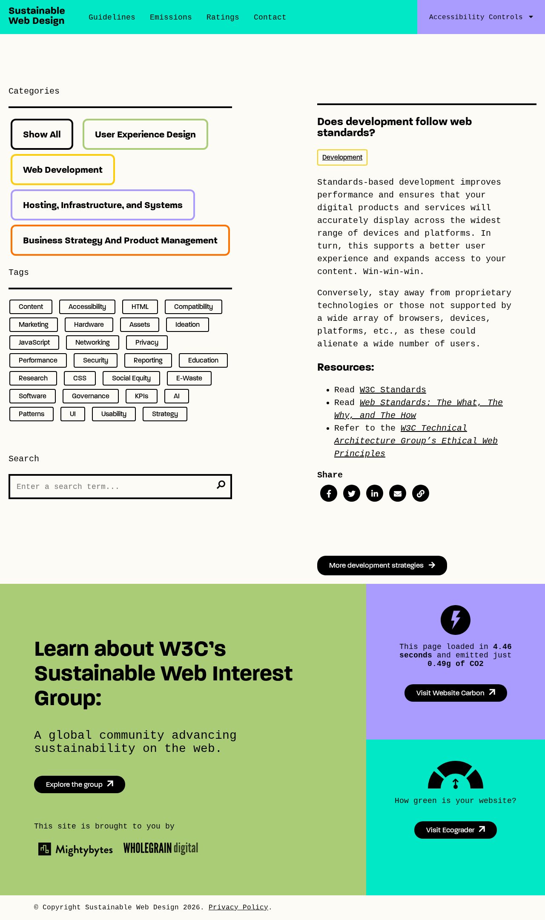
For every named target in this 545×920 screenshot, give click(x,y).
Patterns (31, 414)
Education (203, 360)
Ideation (187, 324)
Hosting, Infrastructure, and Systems (103, 205)
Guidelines (112, 17)
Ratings (223, 17)
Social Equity (131, 378)
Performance (38, 360)
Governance (90, 396)
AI (177, 396)
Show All (42, 134)
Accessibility (87, 307)
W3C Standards (393, 390)
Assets (139, 324)
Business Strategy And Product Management (120, 240)
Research (33, 378)
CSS (79, 378)
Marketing (34, 324)
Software (32, 396)
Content (31, 307)
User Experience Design (145, 134)
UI (73, 414)
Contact (270, 17)
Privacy (146, 342)
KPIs (141, 396)
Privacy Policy (238, 907)
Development (342, 157)
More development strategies (379, 565)
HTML (140, 307)
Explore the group (74, 784)
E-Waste (189, 378)
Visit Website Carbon (450, 693)
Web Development (63, 169)
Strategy (165, 414)
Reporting (148, 360)
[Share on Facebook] (328, 493)
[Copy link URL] (420, 493)
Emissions (171, 17)
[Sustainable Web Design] (37, 23)
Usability (113, 414)
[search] (221, 484)
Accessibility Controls (476, 17)
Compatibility (193, 307)
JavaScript (34, 342)
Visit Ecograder (450, 830)
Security (95, 360)
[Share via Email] (397, 493)
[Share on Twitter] (351, 493)
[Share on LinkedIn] (374, 493)
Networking (92, 342)
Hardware (89, 324)
